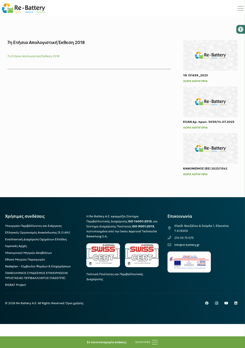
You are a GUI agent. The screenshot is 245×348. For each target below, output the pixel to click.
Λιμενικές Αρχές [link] (16, 246)
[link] (240, 29)
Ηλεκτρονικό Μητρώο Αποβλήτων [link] (28, 253)
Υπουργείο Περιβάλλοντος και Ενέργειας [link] (33, 226)
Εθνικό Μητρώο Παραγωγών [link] (25, 259)
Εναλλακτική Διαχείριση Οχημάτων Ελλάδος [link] (36, 239)
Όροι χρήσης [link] (75, 303)
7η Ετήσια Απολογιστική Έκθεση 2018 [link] (33, 56)
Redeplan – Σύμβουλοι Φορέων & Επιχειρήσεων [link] (38, 266)
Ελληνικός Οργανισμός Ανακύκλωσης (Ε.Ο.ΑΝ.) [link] (37, 232)
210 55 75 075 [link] (184, 238)
